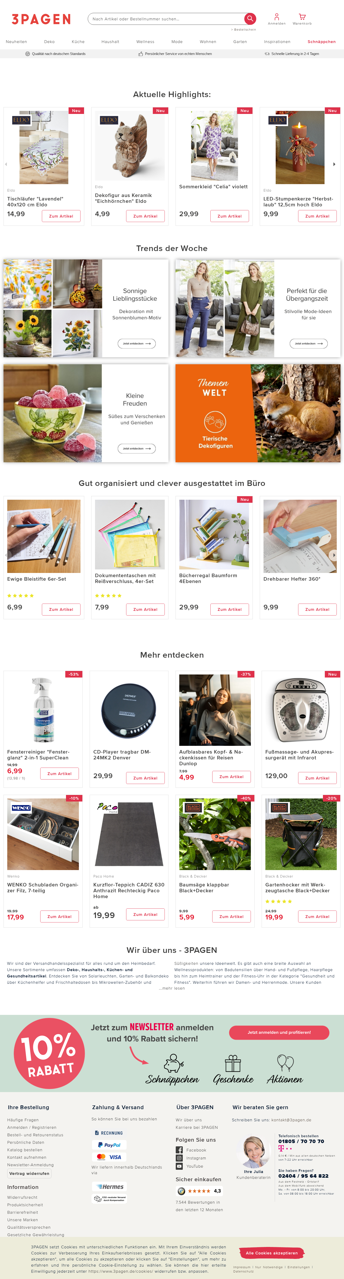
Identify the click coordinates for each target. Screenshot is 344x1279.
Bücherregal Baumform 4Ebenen (208, 578)
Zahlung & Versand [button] (118, 1107)
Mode (177, 41)
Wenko (13, 876)
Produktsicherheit (25, 1204)
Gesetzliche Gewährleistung (35, 1234)
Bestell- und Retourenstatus (35, 1134)
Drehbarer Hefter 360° (292, 579)
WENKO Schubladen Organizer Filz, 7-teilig (42, 888)
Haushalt (110, 41)
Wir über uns (189, 1119)
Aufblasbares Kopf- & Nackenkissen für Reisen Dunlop (211, 758)
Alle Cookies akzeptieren (272, 1253)
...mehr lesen (172, 988)
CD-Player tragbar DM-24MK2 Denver (122, 755)
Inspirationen (277, 41)
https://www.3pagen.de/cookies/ (120, 1271)
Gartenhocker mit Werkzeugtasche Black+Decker (297, 888)
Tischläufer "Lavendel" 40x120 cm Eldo (35, 202)
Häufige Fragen (23, 1119)
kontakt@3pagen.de (291, 1119)
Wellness (145, 41)
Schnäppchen (322, 41)
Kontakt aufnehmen (27, 1157)
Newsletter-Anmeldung (30, 1164)
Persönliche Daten (25, 1142)
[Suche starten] (250, 19)
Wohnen (208, 41)
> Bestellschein (243, 30)
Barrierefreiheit (22, 1212)
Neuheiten (16, 41)
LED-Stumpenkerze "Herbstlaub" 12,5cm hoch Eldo (298, 202)
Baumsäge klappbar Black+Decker (204, 888)
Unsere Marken (22, 1219)
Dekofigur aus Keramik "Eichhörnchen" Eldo (123, 198)
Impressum (242, 1267)
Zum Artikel (61, 216)
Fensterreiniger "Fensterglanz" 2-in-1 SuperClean (38, 755)
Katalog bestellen (25, 1149)
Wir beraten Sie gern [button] (261, 1107)
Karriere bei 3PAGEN (197, 1127)
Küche (78, 41)
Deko (49, 41)
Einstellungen (299, 1267)
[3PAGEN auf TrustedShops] (200, 1191)
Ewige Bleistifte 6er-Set (36, 579)
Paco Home (103, 876)
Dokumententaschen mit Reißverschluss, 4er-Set (125, 578)
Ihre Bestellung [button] (28, 1107)
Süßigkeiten (186, 963)
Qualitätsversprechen (29, 1227)
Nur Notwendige (269, 1267)
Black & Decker (193, 876)
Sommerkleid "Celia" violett (213, 187)
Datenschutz (243, 1271)
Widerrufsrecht (22, 1197)
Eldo (99, 187)
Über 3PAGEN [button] (195, 1107)
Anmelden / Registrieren (32, 1127)
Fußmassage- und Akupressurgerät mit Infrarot (299, 755)
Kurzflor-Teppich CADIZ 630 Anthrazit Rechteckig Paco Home (129, 891)
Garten (240, 41)
